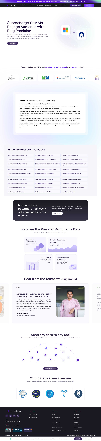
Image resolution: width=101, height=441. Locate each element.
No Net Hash (77, 425)
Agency (53, 414)
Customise (87, 439)
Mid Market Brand (56, 422)
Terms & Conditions (17, 435)
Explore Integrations (50, 368)
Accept (78, 439)
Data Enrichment (33, 417)
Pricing (55, 5)
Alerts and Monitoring (57, 427)
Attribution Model (56, 425)
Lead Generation (56, 417)
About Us (76, 414)
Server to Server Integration (59, 430)
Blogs (75, 419)
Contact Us (77, 430)
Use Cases (76, 417)
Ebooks (76, 422)
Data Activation (33, 414)
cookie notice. (69, 438)
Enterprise (54, 419)
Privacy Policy (8, 435)
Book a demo (89, 5)
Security (26, 435)
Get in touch (57, 213)
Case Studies (40, 5)
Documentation (78, 427)
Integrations (48, 5)
